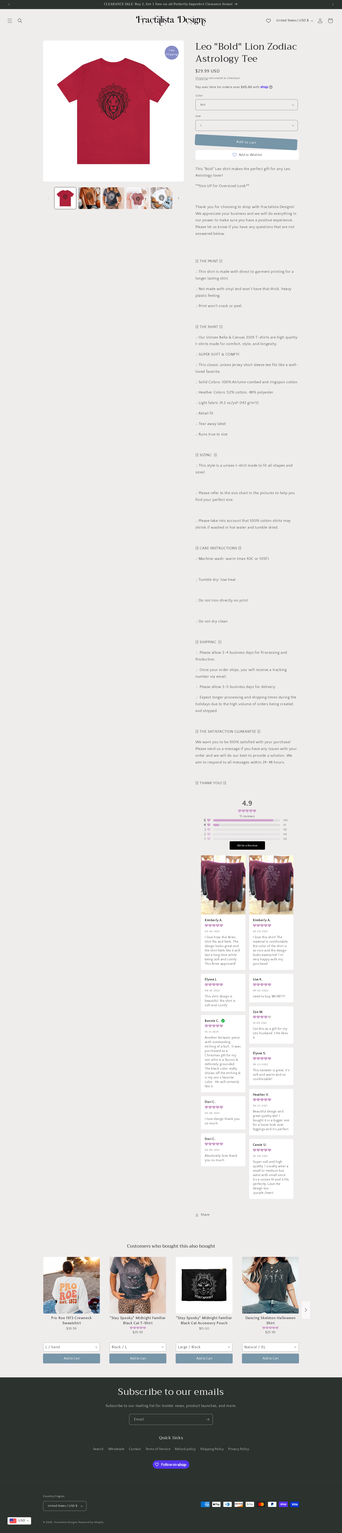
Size (198, 116)
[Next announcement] (333, 4)
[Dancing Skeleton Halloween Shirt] (270, 1285)
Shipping (201, 78)
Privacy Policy (238, 1449)
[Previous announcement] (9, 4)
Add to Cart (72, 1358)
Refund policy (185, 1449)
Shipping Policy (212, 1449)
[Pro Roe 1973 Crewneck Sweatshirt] (71, 1285)
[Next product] (306, 1310)
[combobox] (71, 1347)
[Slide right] (179, 198)
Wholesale (116, 1449)
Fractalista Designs (65, 1522)
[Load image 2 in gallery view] (89, 198)
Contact (135, 1449)
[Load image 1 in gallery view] (65, 198)
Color (199, 95)
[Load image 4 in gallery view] (137, 198)
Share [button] (205, 1215)
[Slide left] (48, 198)
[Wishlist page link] (268, 20)
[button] (10, 21)
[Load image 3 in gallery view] (113, 198)
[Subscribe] (207, 1419)
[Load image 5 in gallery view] (161, 198)
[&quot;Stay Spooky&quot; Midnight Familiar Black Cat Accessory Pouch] (204, 1285)
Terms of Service (158, 1449)
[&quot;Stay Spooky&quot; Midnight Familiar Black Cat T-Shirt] (138, 1285)
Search (98, 1449)
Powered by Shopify (91, 1522)
